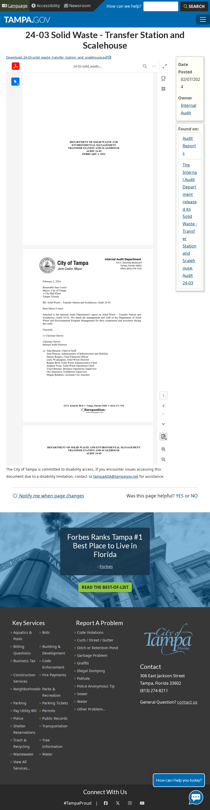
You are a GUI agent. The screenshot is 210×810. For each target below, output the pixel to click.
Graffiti (83, 663)
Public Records (55, 718)
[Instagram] (130, 803)
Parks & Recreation (51, 692)
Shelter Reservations (24, 729)
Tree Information (52, 743)
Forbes (106, 566)
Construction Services (24, 678)
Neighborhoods (26, 688)
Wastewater (23, 754)
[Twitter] (118, 803)
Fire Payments (54, 674)
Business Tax (24, 660)
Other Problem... (91, 709)
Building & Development (53, 649)
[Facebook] (106, 803)
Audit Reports (189, 146)
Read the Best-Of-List (105, 587)
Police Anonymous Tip (96, 686)
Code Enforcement (53, 664)
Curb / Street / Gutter (95, 640)
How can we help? (124, 6)
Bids (46, 632)
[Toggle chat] (195, 796)
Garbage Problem (92, 655)
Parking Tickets (55, 703)
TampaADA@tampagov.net (115, 476)
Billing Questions (22, 649)
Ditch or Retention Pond (97, 647)
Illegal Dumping (91, 670)
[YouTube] (142, 803)
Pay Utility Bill (25, 710)
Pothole (83, 678)
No (194, 495)
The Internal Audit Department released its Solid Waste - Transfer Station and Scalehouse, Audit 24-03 (190, 224)
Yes (180, 495)
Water (47, 754)
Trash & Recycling (21, 743)
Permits (48, 710)
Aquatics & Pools (22, 635)
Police (18, 718)
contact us (187, 702)
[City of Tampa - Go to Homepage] (27, 19)
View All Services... (21, 765)
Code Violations (90, 632)
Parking (19, 703)
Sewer (82, 693)
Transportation (55, 726)
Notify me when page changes (51, 496)
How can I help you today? (179, 780)
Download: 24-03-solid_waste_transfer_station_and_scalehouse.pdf (57, 57)
